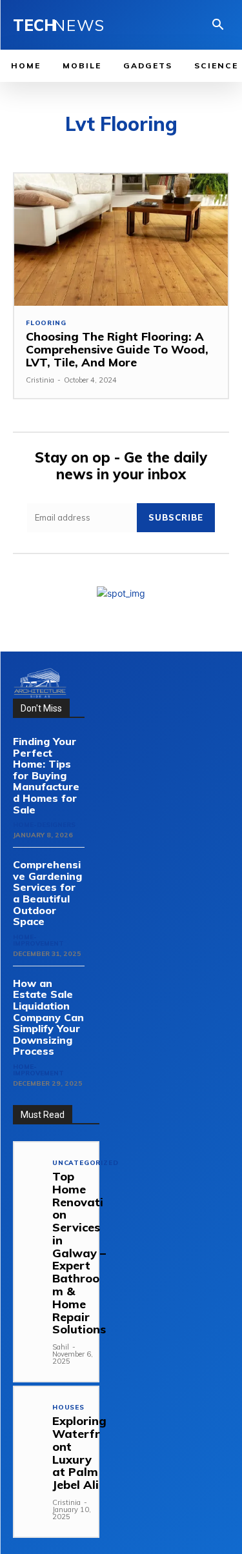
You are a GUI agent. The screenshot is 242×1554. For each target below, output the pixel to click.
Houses (68, 1407)
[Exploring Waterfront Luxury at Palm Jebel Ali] (29, 1401)
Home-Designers (44, 825)
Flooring (46, 323)
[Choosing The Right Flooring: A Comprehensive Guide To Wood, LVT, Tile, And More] (121, 240)
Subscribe (175, 517)
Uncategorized (85, 1163)
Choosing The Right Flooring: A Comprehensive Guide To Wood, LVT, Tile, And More (117, 349)
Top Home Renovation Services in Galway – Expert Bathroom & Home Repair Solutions (79, 1253)
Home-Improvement (38, 940)
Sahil (60, 1346)
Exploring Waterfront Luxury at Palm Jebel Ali (79, 1452)
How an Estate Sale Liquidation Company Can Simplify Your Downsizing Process (48, 1017)
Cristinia (40, 379)
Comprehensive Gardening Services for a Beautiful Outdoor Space (47, 893)
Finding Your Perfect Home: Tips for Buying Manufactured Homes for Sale (46, 775)
